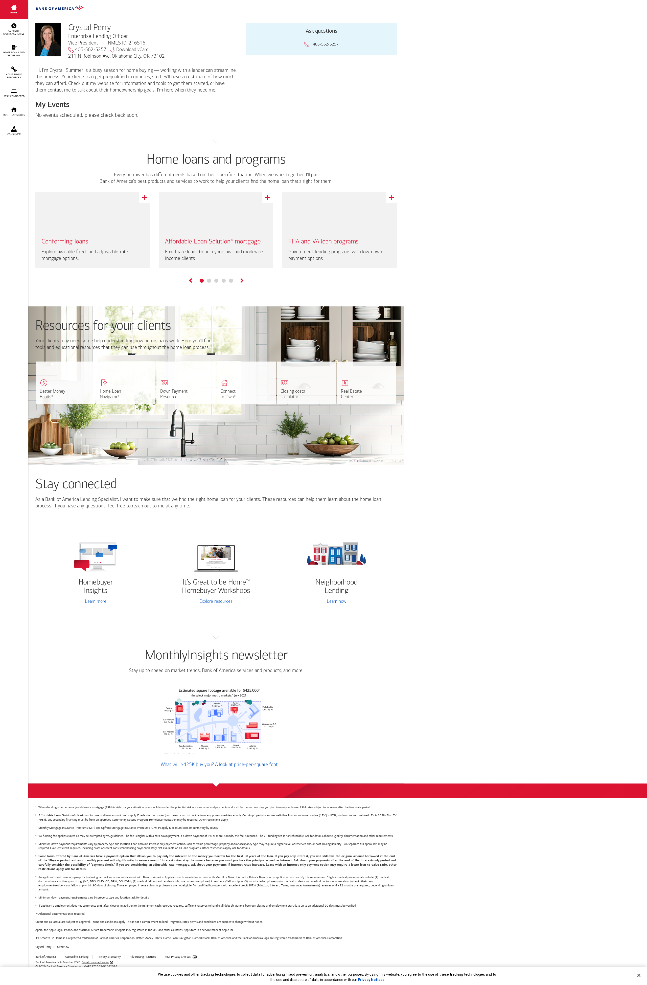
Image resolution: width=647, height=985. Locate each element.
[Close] (638, 975)
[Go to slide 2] (209, 281)
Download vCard (132, 49)
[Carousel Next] (241, 281)
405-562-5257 (90, 49)
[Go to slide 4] (224, 281)
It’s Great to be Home (216, 587)
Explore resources (216, 601)
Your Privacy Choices (178, 956)
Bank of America (45, 956)
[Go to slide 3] (216, 281)
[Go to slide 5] (231, 281)
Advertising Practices (143, 956)
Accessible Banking (76, 956)
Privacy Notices (371, 980)
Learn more (95, 601)
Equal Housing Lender (95, 962)
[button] (14, 29)
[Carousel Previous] (191, 281)
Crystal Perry (43, 947)
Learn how (336, 601)
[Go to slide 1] (202, 281)
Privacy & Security (109, 956)
